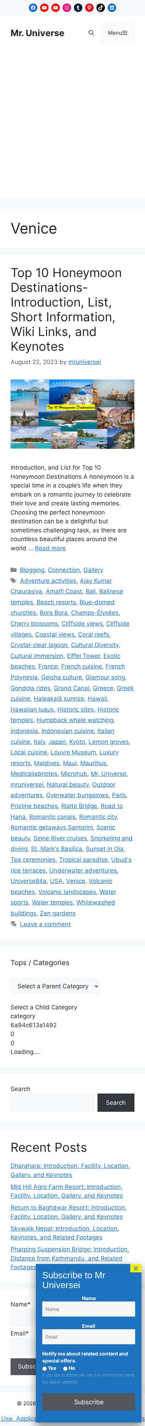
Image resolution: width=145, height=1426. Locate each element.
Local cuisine (29, 752)
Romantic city (98, 816)
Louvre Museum (73, 752)
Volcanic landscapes (67, 891)
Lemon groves (109, 741)
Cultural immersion (37, 655)
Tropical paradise (83, 859)
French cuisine (81, 666)
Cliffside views (82, 623)
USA (56, 880)
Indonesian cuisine (68, 730)
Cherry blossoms (34, 623)
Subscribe (88, 1402)
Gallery (93, 569)
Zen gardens (58, 913)
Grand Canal (71, 688)
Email (88, 1326)
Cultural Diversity (95, 644)
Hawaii (97, 698)
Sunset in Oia (105, 848)
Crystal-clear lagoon (39, 644)
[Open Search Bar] (91, 32)
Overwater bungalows (77, 795)
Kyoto (77, 741)
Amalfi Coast (64, 591)
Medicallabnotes (34, 773)
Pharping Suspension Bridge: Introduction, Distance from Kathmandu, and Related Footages (70, 1258)
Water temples (52, 902)
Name (89, 1298)
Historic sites (75, 709)
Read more (50, 548)
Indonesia (24, 730)
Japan (57, 741)
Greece (103, 688)
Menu (121, 32)
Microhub (74, 773)
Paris (119, 795)
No (71, 1368)
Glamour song (105, 677)
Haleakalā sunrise (59, 698)
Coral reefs (93, 634)
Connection (64, 569)
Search (20, 1088)
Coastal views (55, 634)
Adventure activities (48, 580)
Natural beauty (68, 784)
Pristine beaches (34, 805)
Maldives (46, 763)
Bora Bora (54, 612)
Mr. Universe (37, 33)
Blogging (32, 569)
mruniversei (27, 784)
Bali (91, 591)
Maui (70, 763)
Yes (51, 1368)
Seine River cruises (60, 838)
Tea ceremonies (33, 859)
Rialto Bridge (79, 805)
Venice (75, 880)
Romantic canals (52, 816)
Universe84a (28, 880)
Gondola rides (30, 688)
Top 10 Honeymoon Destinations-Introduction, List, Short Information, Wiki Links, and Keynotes (66, 309)
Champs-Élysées (95, 612)
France (48, 666)
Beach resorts (56, 602)
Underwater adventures (83, 870)
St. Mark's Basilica (56, 848)
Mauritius (93, 763)
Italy (39, 741)
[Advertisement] (72, 126)
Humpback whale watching (75, 720)
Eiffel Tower (83, 655)
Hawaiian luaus (32, 709)
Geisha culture (61, 677)
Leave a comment (45, 924)
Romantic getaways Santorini (52, 827)
